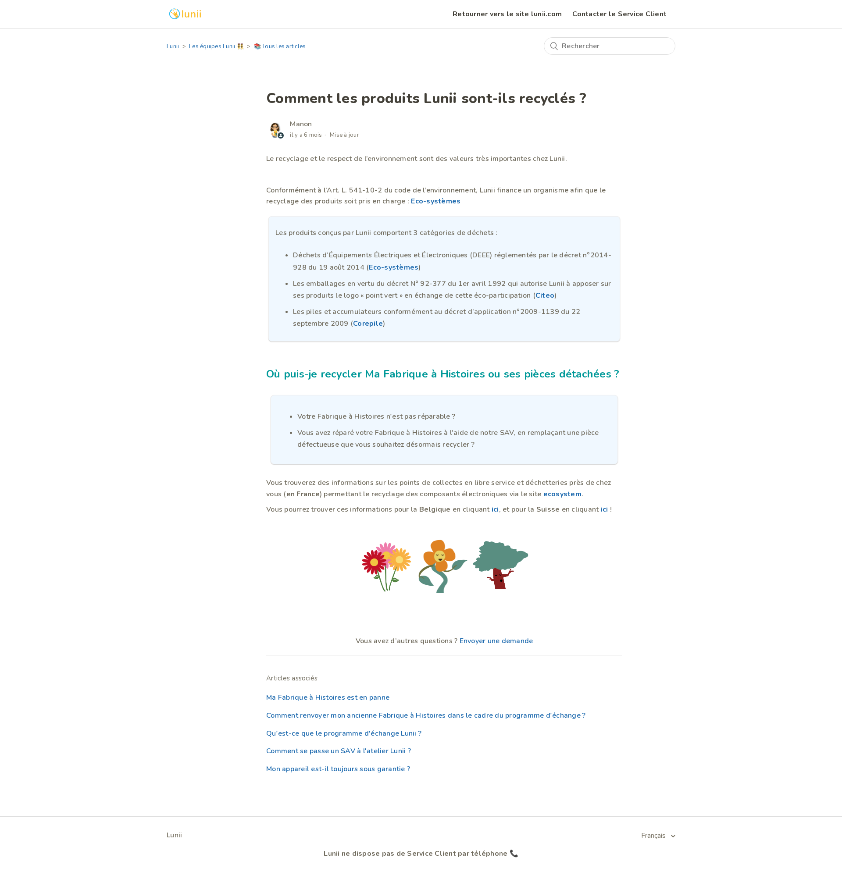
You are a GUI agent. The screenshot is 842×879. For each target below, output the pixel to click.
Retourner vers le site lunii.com (507, 14)
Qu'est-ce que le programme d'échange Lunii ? (343, 733)
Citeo (544, 295)
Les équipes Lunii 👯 (216, 46)
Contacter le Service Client (619, 14)
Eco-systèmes (435, 201)
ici (495, 509)
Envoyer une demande (496, 641)
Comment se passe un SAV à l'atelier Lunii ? (338, 751)
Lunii (173, 46)
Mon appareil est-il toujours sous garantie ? (338, 769)
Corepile (368, 323)
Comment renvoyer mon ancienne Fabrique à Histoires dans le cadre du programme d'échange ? (425, 715)
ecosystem (562, 494)
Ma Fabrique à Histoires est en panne (327, 697)
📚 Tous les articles (280, 46)
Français (654, 835)
